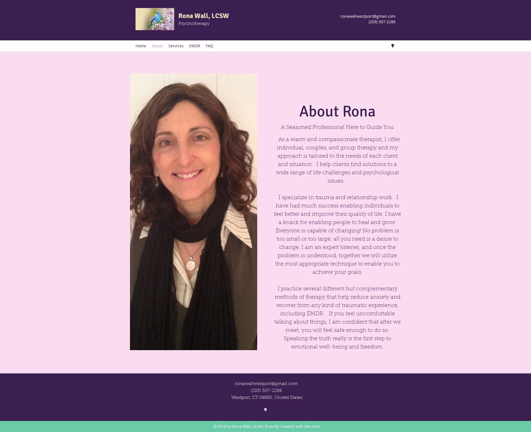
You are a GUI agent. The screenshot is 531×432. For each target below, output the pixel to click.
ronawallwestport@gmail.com (367, 16)
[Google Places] (392, 46)
